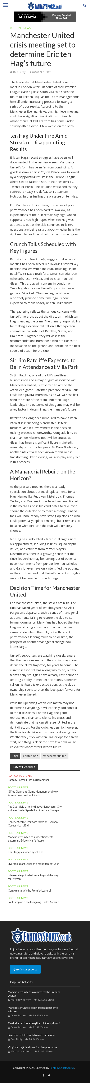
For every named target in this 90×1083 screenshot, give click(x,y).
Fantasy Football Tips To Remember (28, 779)
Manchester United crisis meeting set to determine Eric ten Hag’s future (30, 838)
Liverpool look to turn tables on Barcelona (31, 1035)
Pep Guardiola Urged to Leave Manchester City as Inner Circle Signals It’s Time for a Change (35, 808)
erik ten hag (30, 756)
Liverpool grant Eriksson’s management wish (33, 863)
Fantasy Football (20, 775)
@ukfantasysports (25, 969)
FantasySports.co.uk (62, 1068)
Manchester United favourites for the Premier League (34, 994)
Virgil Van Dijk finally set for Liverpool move (32, 1047)
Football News (20, 28)
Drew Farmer (18, 1015)
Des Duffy (19, 72)
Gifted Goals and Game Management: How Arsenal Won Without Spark (33, 793)
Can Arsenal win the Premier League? (29, 890)
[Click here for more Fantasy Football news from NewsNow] (31, 17)
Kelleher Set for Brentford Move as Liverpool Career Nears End (33, 823)
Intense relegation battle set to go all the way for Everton (33, 877)
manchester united (54, 756)
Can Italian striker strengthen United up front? (34, 1023)
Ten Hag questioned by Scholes (25, 852)
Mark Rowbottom (21, 999)
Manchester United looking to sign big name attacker (33, 1009)
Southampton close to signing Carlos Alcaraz (33, 902)
